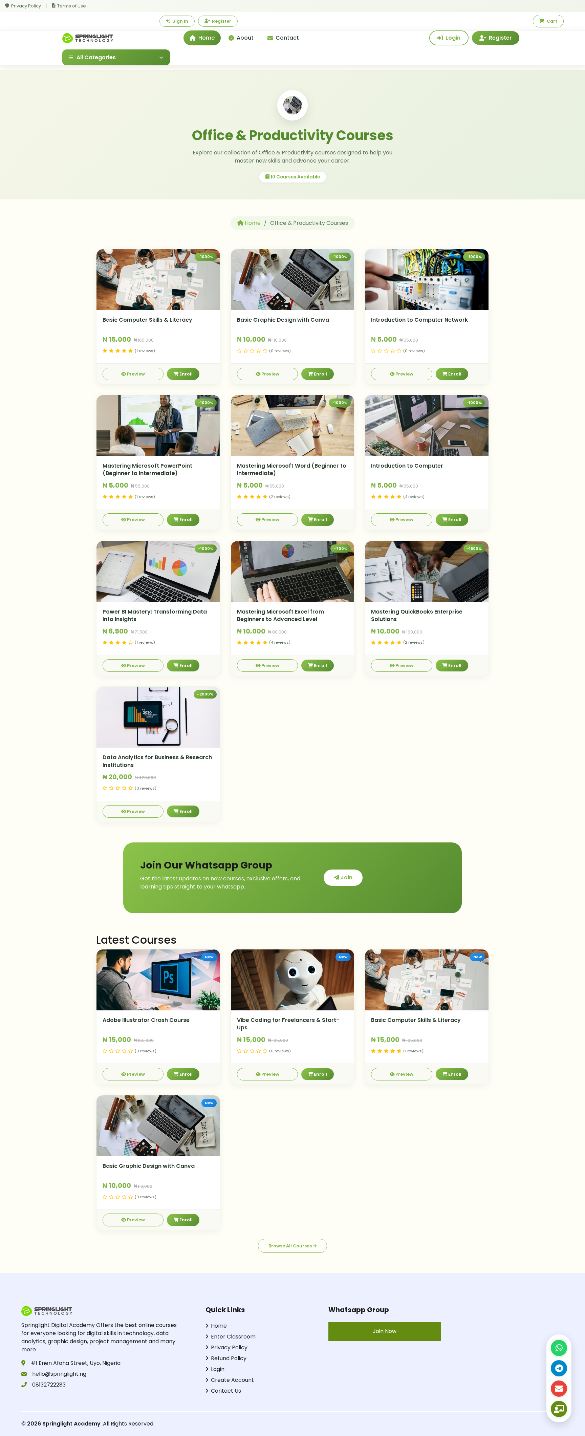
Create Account (232, 1380)
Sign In (180, 21)
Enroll (185, 374)
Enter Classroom (233, 1337)
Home (206, 38)
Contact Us (226, 1391)
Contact (287, 38)
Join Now (384, 1331)
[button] (116, 57)
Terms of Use (71, 6)
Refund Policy (228, 1358)
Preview (135, 374)
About (245, 38)
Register (221, 21)
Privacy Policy (26, 6)
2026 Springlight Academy (64, 1424)
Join (345, 877)
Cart (552, 21)
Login (453, 38)
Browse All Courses (290, 1246)
